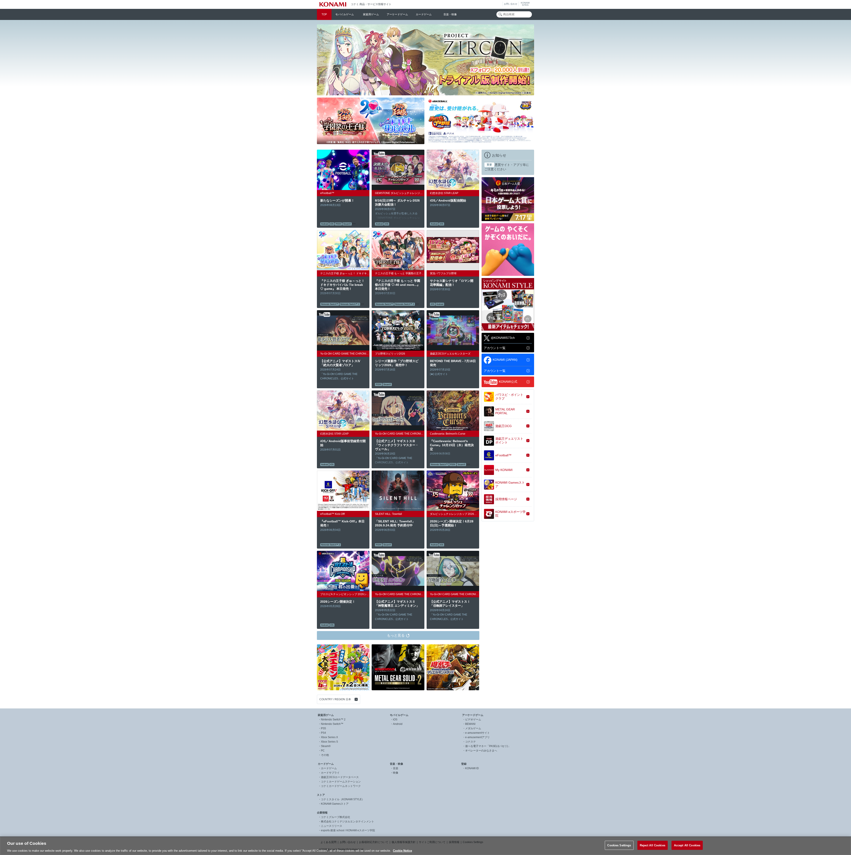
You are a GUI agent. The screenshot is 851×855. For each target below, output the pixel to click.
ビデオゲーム (473, 719)
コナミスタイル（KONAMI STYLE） (342, 799)
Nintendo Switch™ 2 (333, 719)
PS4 (323, 732)
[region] (425, 845)
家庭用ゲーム (371, 14)
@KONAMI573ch (503, 337)
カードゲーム (424, 14)
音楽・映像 (450, 14)
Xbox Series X (329, 737)
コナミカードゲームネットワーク (341, 786)
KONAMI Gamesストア (335, 803)
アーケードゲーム (397, 14)
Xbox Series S (329, 741)
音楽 (395, 768)
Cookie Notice (402, 850)
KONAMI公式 (508, 381)
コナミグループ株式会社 (335, 817)
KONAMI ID (472, 768)
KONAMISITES (525, 4)
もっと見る (396, 635)
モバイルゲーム (344, 14)
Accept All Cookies (687, 845)
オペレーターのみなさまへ (481, 750)
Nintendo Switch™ (332, 724)
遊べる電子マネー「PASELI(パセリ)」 (488, 746)
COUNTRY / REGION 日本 (335, 699)
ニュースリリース (331, 826)
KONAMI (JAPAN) (505, 359)
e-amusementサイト (477, 732)
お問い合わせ (510, 4)
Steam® (326, 746)
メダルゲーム (473, 728)
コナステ (470, 741)
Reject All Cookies (652, 845)
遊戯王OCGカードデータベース (340, 777)
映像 (395, 772)
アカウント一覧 (495, 348)
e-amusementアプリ (477, 737)
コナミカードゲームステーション (341, 781)
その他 (325, 755)
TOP (324, 14)
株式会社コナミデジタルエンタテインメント (347, 821)
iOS (395, 719)
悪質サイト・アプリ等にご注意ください (506, 167)
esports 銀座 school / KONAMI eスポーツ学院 (348, 830)
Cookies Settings (619, 845)
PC (323, 750)
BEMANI (470, 724)
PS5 (323, 728)
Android (397, 724)
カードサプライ (330, 772)
